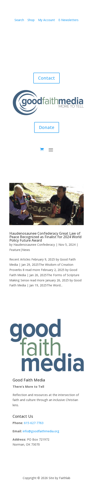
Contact (46, 78)
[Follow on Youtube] (72, 32)
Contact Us (23, 416)
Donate (46, 127)
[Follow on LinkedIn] (55, 32)
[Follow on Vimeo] (37, 32)
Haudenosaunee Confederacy (34, 244)
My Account (46, 20)
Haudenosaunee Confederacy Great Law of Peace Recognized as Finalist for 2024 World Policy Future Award (45, 237)
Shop (31, 20)
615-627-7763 (33, 423)
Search (19, 20)
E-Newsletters (68, 20)
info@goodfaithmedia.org (41, 431)
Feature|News (19, 250)
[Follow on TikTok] (46, 32)
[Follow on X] (63, 32)
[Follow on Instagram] (29, 32)
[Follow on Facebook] (20, 32)
